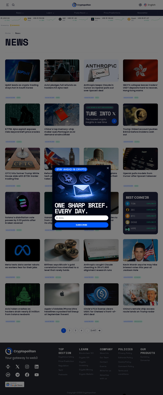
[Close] (108, 168)
